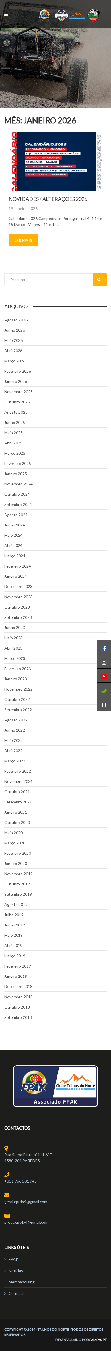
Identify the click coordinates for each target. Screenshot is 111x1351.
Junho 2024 (14, 525)
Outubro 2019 (17, 883)
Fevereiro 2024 (17, 566)
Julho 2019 (14, 914)
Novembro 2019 (18, 873)
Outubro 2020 (17, 822)
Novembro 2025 (18, 391)
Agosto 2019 (16, 904)
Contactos (18, 1293)
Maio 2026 (13, 340)
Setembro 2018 (18, 1017)
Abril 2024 (13, 545)
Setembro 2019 (18, 894)
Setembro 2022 (18, 709)
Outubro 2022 (17, 699)
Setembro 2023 (18, 617)
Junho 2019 (14, 925)
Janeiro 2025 (15, 473)
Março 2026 (14, 360)
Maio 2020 (13, 832)
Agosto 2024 (16, 514)
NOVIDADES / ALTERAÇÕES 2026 (48, 199)
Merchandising (22, 1281)
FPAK (13, 1259)
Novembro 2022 (18, 689)
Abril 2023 (13, 648)
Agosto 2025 (16, 412)
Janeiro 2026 (15, 381)
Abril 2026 (13, 350)
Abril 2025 (13, 442)
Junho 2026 (14, 330)
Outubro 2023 (17, 607)
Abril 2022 (13, 750)
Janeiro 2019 (15, 976)
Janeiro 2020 (15, 863)
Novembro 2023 (18, 596)
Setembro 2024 (18, 504)
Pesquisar (100, 279)
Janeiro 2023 (15, 678)
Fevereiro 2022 (17, 771)
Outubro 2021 (17, 791)
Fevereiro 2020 (17, 853)
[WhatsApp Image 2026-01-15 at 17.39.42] (55, 161)
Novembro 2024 (18, 483)
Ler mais (23, 240)
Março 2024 (14, 555)
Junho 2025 (14, 422)
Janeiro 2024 (15, 576)
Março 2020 (14, 842)
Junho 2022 (14, 730)
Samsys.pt (98, 1340)
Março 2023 (14, 658)
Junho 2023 (14, 627)
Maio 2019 (13, 935)
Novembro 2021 (18, 781)
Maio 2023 (13, 637)
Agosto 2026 (16, 319)
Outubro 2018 (17, 1007)
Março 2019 (14, 955)
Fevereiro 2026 (17, 371)
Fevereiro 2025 (17, 463)
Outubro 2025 (17, 401)
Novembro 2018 (18, 996)
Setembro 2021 (18, 801)
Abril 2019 (13, 945)
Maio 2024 (13, 535)
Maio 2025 (13, 432)
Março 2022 (14, 760)
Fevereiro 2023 (17, 668)
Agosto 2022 (16, 719)
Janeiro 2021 (15, 812)
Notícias (16, 1270)
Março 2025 (14, 453)
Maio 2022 (13, 740)
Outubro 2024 (17, 494)
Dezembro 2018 (18, 986)
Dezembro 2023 (18, 586)
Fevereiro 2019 (17, 966)
